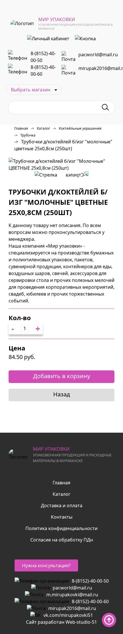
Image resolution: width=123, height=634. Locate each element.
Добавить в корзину (61, 376)
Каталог (40, 128)
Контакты (61, 517)
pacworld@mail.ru (98, 54)
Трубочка (24, 135)
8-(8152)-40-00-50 (43, 56)
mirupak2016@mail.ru (72, 608)
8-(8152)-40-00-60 (43, 70)
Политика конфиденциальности (61, 528)
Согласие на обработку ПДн (61, 540)
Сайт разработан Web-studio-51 (61, 622)
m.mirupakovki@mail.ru (72, 594)
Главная (21, 128)
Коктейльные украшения (77, 128)
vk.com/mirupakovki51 (68, 615)
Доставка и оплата (61, 505)
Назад (61, 394)
